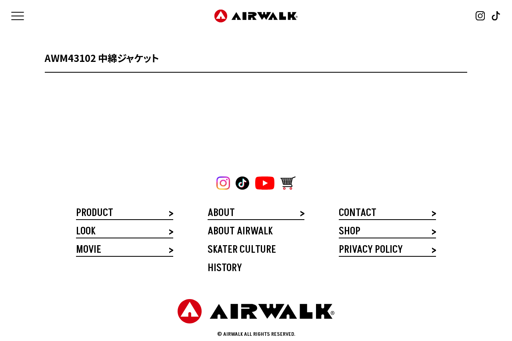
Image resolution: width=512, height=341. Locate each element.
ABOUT (221, 214)
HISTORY (225, 269)
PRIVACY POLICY (371, 250)
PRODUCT (94, 214)
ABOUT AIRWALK (240, 232)
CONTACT (357, 214)
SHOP (349, 232)
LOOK (85, 232)
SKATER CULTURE (242, 250)
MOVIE (88, 250)
